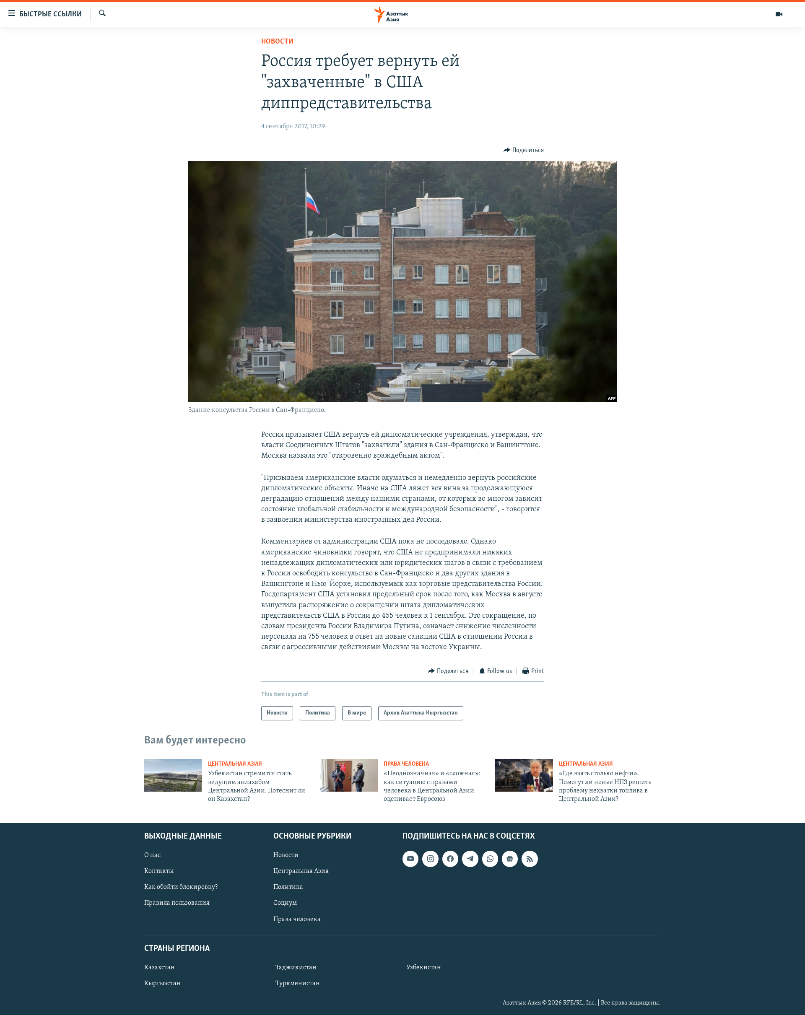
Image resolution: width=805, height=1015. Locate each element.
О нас (152, 855)
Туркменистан (297, 983)
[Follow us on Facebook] (450, 859)
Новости (277, 42)
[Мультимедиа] (779, 14)
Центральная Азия (235, 764)
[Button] (524, 150)
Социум (285, 903)
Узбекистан (423, 967)
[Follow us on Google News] (510, 859)
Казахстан (159, 967)
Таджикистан (296, 967)
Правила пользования (177, 903)
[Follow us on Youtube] (410, 859)
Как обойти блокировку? (181, 887)
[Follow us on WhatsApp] (490, 859)
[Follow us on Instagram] (430, 859)
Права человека (406, 764)
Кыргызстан (162, 983)
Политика (288, 887)
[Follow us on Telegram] (470, 859)
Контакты (159, 871)
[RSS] (530, 859)
